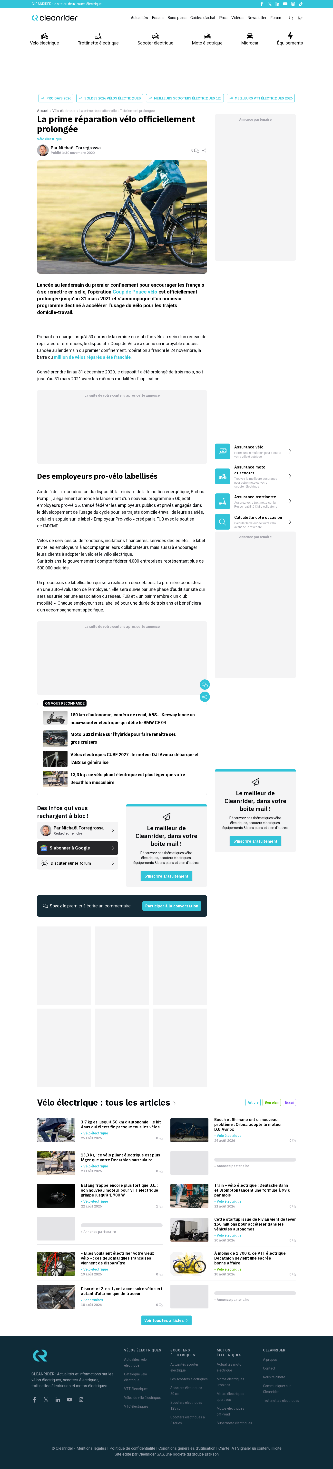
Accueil (42, 111)
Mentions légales (91, 1448)
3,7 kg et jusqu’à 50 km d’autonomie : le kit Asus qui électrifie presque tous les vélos (121, 1124)
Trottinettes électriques (281, 1401)
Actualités (139, 17)
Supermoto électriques (234, 1423)
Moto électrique (207, 42)
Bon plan (272, 1102)
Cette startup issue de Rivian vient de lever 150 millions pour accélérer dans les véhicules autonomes (255, 1224)
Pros (223, 17)
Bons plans (176, 17)
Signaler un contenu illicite (259, 1448)
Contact (269, 1368)
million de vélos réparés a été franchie (92, 357)
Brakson (212, 1454)
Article (253, 1102)
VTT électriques (136, 1389)
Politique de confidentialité (132, 1448)
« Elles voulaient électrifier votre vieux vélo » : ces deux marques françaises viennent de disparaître (117, 1258)
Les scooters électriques (189, 1379)
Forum (275, 17)
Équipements (290, 42)
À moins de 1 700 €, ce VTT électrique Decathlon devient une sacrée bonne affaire (250, 1258)
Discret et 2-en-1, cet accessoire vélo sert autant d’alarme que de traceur (121, 1291)
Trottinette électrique (98, 42)
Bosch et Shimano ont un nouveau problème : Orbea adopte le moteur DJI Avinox (248, 1124)
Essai (289, 1102)
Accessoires (93, 1300)
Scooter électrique (155, 42)
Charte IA (226, 1448)
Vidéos (237, 17)
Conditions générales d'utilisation (186, 1448)
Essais (158, 17)
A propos (270, 1359)
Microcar (249, 42)
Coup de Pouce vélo (135, 292)
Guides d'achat (202, 17)
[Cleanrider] (55, 18)
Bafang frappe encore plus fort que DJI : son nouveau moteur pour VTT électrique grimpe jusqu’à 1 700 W (119, 1190)
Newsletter (256, 17)
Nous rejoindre (274, 1377)
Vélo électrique (44, 42)
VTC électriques (136, 1406)
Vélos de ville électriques (143, 1398)
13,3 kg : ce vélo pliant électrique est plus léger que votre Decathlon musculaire (120, 1157)
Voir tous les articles (164, 1320)
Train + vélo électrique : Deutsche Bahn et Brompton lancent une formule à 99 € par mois (252, 1190)
